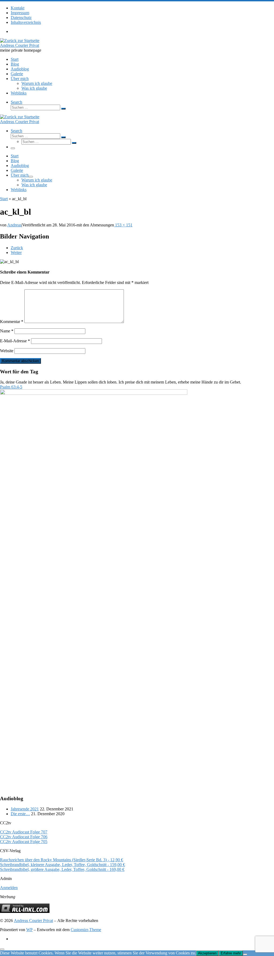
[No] (245, 954)
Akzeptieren (207, 953)
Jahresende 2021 (25, 809)
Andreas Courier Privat (33, 920)
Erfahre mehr (231, 953)
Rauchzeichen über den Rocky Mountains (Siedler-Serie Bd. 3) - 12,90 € (61, 860)
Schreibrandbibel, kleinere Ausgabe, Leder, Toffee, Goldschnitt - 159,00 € (62, 864)
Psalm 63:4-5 (11, 387)
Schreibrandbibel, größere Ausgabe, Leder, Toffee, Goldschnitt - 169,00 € (62, 869)
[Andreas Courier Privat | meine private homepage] (19, 40)
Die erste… (20, 813)
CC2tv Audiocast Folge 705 (23, 841)
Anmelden (9, 887)
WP (29, 929)
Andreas (14, 225)
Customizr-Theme (86, 929)
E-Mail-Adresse (15, 341)
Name (6, 331)
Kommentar (11, 321)
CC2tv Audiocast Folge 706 (23, 836)
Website (6, 350)
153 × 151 (123, 225)
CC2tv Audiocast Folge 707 (23, 832)
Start (4, 198)
